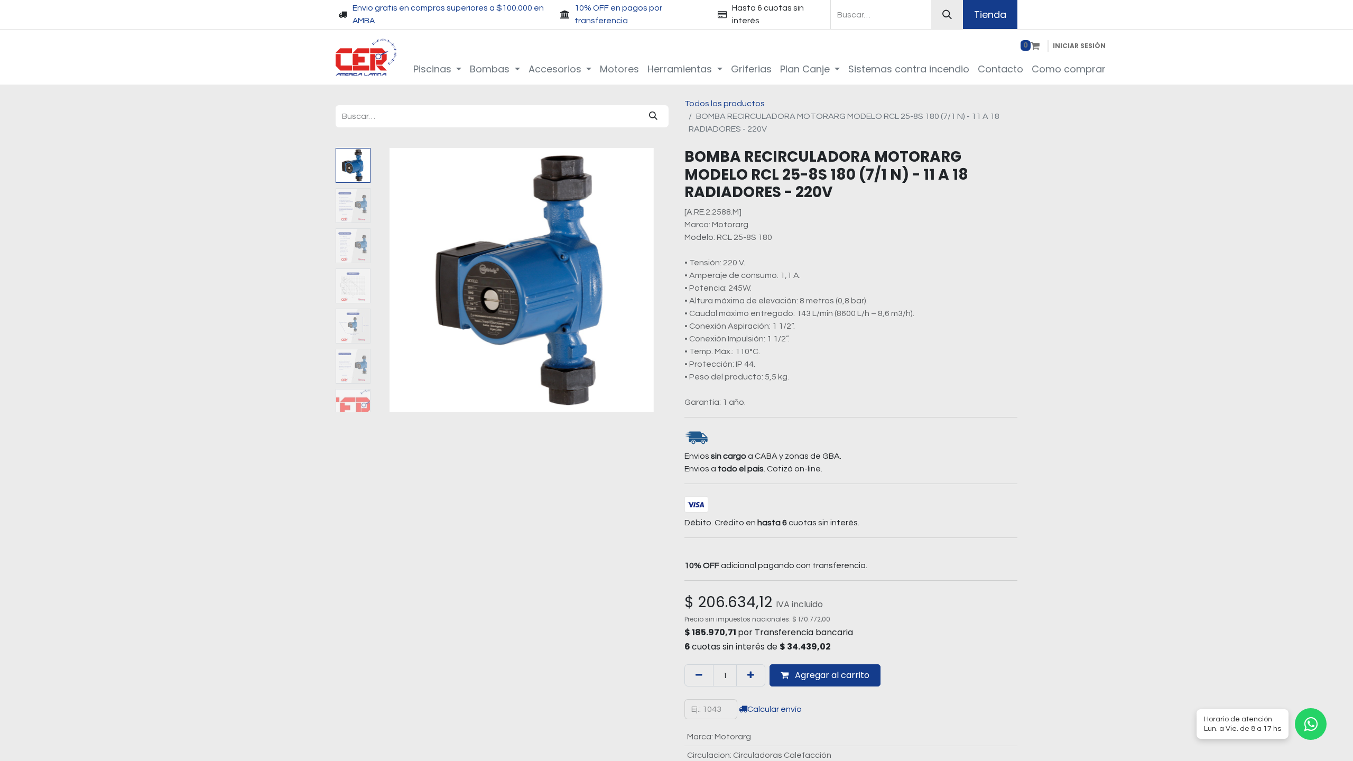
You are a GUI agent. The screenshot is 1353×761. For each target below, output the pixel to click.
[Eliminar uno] (698, 675)
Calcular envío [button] (774, 709)
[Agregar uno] (750, 675)
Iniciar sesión (1079, 45)
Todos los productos (724, 103)
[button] (397, 280)
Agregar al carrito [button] (831, 675)
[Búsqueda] (947, 14)
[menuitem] (437, 69)
